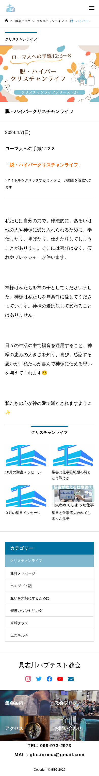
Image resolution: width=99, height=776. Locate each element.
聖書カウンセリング (26, 611)
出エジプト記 (21, 586)
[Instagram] (28, 678)
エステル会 (19, 635)
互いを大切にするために (30, 598)
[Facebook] (49, 678)
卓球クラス (19, 623)
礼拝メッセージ (22, 573)
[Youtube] (60, 678)
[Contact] (71, 678)
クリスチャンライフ (21, 39)
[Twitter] (39, 678)
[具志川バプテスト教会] (34, 7)
